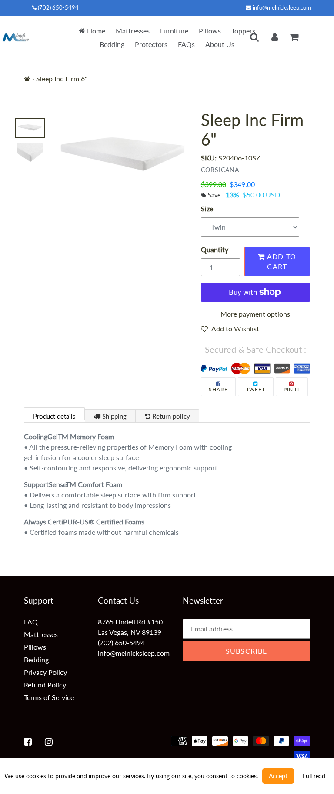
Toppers (243, 31)
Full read (314, 776)
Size (207, 208)
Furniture (174, 31)
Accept (278, 776)
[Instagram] (49, 742)
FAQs (186, 44)
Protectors (151, 44)
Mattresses (133, 31)
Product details (54, 416)
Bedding (112, 44)
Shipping (113, 416)
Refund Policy (45, 685)
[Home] (27, 78)
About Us (219, 44)
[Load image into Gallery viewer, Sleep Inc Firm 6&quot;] (30, 128)
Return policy (170, 416)
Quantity (214, 249)
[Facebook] (28, 742)
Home (95, 31)
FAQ (31, 621)
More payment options (255, 314)
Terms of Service (49, 697)
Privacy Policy (45, 672)
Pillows (210, 31)
